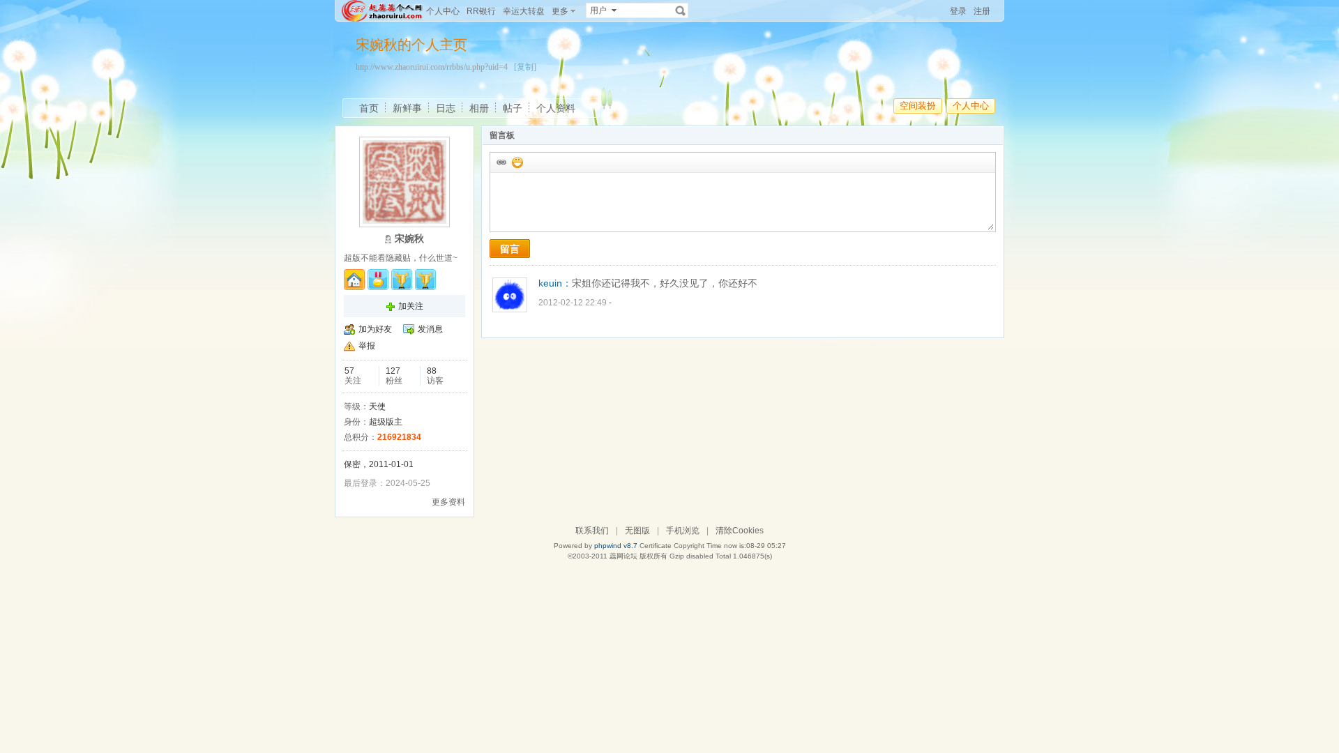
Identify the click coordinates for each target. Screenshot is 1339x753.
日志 (445, 108)
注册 (982, 11)
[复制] (525, 67)
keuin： (555, 283)
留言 (510, 248)
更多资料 (448, 502)
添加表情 (516, 161)
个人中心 (443, 11)
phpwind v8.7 (615, 545)
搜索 (681, 10)
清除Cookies (740, 530)
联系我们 (592, 530)
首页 (369, 108)
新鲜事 (407, 108)
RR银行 (481, 11)
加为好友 (375, 329)
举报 (366, 346)
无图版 (637, 530)
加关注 (410, 306)
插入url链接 (500, 161)
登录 (958, 11)
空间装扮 (918, 105)
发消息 (430, 329)
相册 (479, 108)
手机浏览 (682, 530)
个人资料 (555, 108)
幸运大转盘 (524, 11)
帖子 (512, 108)
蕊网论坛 (623, 556)
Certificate (656, 545)
